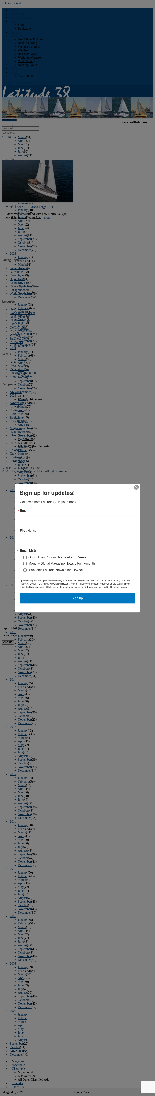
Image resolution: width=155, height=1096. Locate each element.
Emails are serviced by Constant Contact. (107, 586)
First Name (28, 530)
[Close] (136, 487)
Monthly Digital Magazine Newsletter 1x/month (61, 563)
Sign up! (78, 598)
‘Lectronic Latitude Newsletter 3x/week (56, 569)
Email (24, 510)
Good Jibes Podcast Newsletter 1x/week (57, 557)
